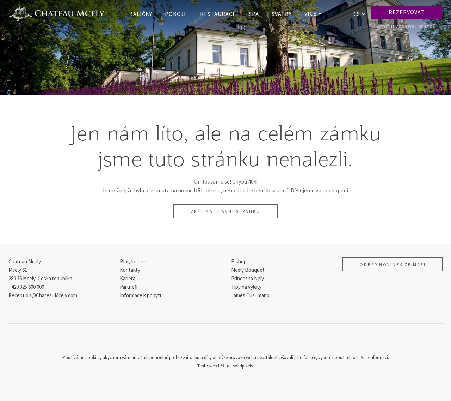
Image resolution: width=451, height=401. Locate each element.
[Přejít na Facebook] (208, 341)
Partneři (128, 286)
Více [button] (310, 13)
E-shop (239, 261)
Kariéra (127, 278)
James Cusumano (250, 295)
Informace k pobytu (141, 295)
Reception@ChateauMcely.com (42, 295)
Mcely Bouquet (248, 270)
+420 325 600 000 (26, 286)
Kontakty (130, 270)
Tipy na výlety (246, 286)
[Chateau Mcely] (57, 14)
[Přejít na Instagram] (225, 341)
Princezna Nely (247, 278)
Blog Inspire (133, 261)
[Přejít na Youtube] (242, 341)
